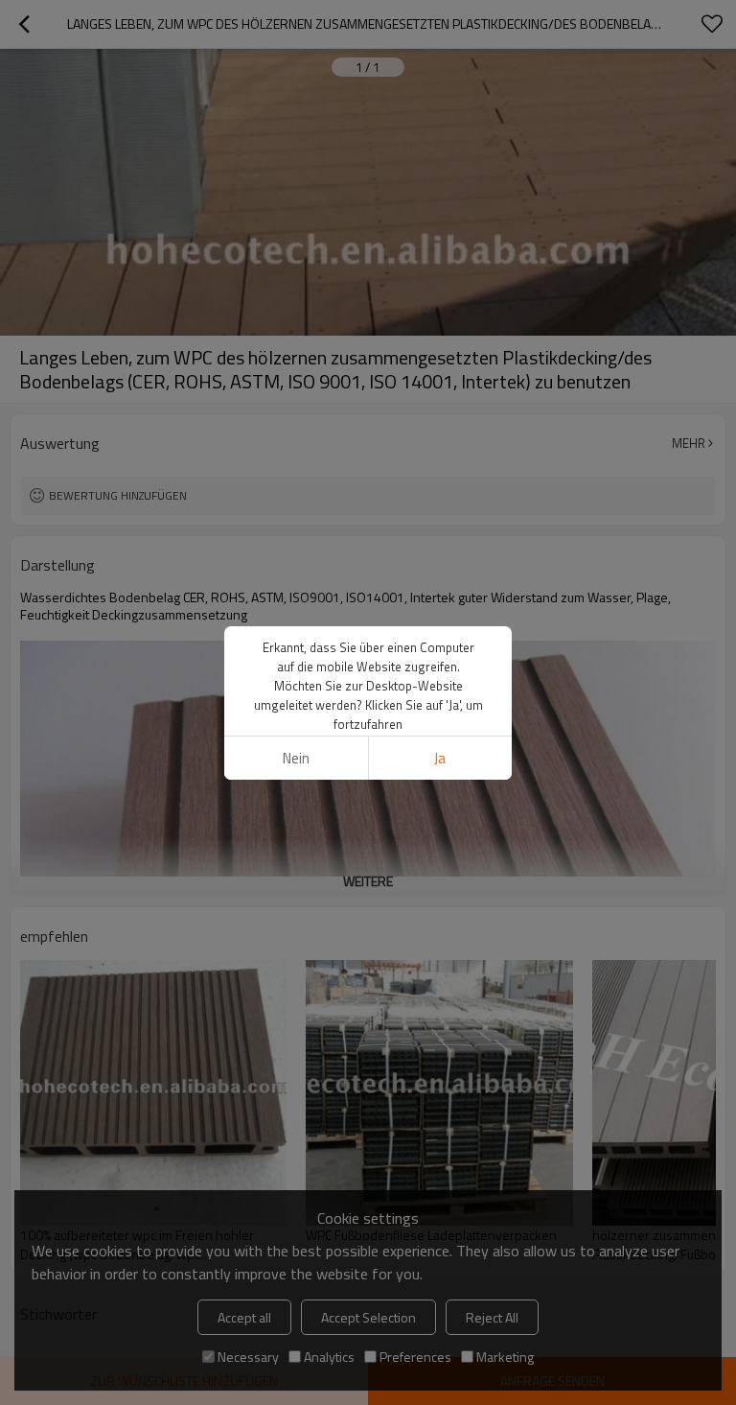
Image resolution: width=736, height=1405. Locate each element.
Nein (296, 758)
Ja (440, 758)
